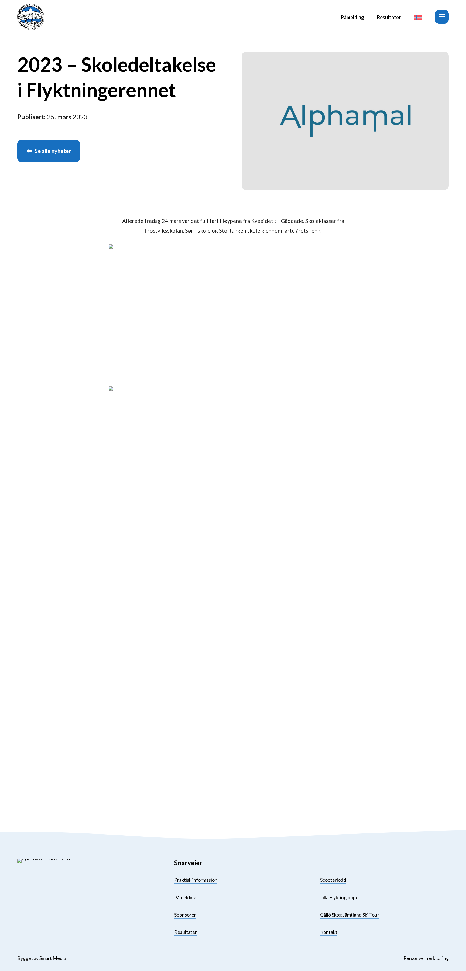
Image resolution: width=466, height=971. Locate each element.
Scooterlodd (333, 880)
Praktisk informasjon (195, 880)
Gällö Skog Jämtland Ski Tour (349, 915)
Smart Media (52, 958)
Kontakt (328, 932)
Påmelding (352, 17)
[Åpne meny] (442, 17)
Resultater (389, 17)
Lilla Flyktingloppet (340, 897)
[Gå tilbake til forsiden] (30, 17)
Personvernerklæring (426, 958)
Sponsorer (185, 915)
